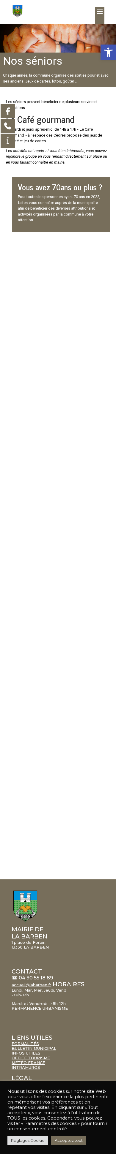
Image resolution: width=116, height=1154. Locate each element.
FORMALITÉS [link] (25, 1043)
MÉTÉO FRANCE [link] (28, 1062)
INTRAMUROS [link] (26, 1067)
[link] (108, 52)
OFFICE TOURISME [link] (31, 1057)
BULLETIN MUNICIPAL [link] (34, 1048)
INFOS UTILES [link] (26, 1053)
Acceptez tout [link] (69, 1140)
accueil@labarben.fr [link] (31, 984)
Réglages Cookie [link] (28, 1140)
